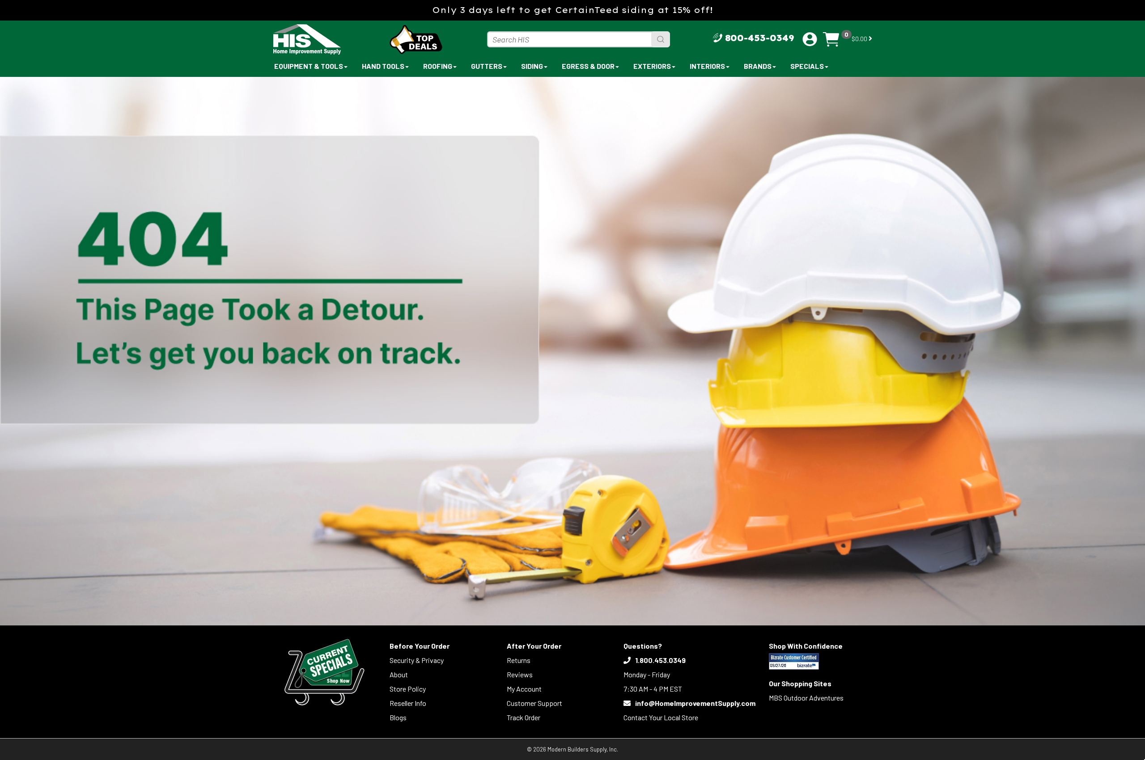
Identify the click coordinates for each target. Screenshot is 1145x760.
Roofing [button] (437, 66)
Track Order (523, 717)
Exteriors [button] (652, 66)
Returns (518, 660)
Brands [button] (758, 66)
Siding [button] (532, 66)
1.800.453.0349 (660, 660)
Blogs (398, 717)
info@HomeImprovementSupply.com (695, 703)
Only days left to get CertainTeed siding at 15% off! (572, 10)
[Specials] (324, 672)
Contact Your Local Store (660, 717)
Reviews (520, 674)
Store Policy (408, 688)
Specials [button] (807, 66)
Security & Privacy (417, 660)
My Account (524, 688)
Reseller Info (408, 703)
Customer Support (534, 703)
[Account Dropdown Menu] (810, 39)
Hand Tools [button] (383, 66)
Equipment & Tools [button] (308, 66)
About (399, 674)
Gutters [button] (486, 66)
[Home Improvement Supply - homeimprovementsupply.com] (326, 39)
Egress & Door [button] (588, 66)
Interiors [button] (707, 66)
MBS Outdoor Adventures (806, 697)
